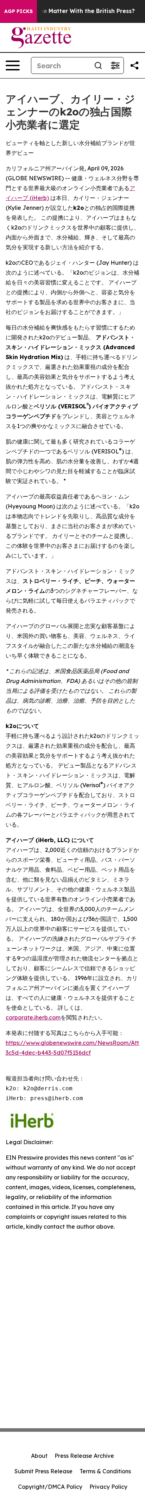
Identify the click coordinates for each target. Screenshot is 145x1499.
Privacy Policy (108, 1486)
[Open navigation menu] (13, 65)
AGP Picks (18, 11)
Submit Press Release (43, 1471)
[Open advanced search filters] (115, 65)
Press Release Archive (84, 1455)
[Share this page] (134, 65)
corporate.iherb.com (33, 1017)
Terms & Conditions (105, 1471)
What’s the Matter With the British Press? (75, 11)
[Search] (98, 65)
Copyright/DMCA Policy (50, 1486)
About (39, 1455)
